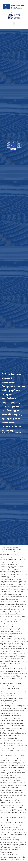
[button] (14, 23)
